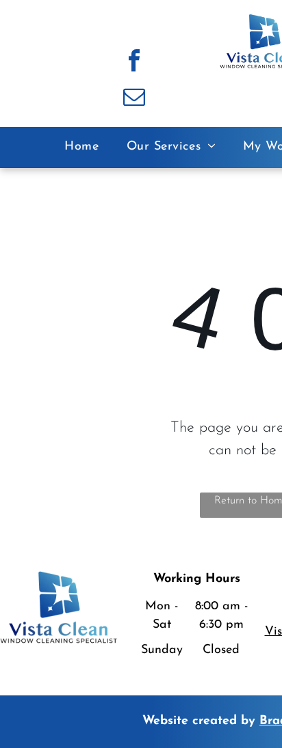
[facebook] (134, 62)
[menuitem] (81, 147)
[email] (134, 99)
